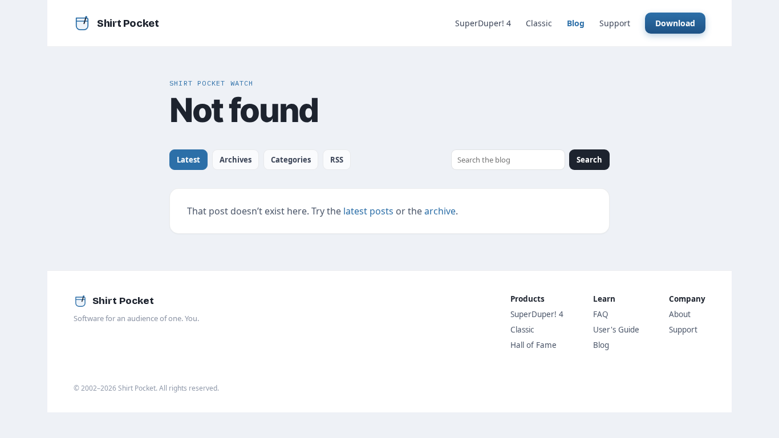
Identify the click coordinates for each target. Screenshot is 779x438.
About (680, 314)
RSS (336, 160)
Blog (576, 23)
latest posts (368, 211)
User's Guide (616, 330)
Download (675, 23)
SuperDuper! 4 (483, 23)
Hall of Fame (533, 345)
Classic (539, 23)
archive (440, 211)
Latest (188, 160)
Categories (291, 160)
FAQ (600, 314)
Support (614, 23)
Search (589, 160)
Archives (235, 160)
